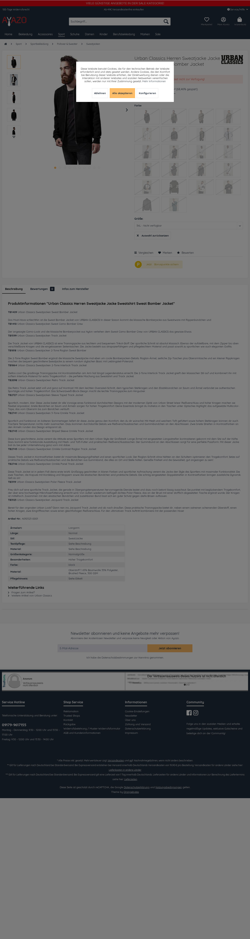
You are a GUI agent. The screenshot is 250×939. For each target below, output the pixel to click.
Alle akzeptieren (122, 93)
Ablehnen (100, 93)
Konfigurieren (147, 93)
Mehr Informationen (154, 81)
